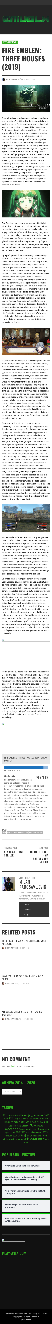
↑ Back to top (26, 1319)
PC (31, 1125)
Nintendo (7, 1139)
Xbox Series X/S (40, 1118)
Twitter (26, 904)
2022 (10, 1122)
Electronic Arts (18, 1139)
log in (13, 1066)
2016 (15, 1122)
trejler (25, 1135)
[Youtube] (41, 2)
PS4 (11, 1118)
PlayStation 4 (35, 1138)
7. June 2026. (24, 983)
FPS (6, 1121)
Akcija (44, 1121)
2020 (46, 1115)
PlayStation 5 (12, 1129)
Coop (16, 1118)
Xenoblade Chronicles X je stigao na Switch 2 (22, 1013)
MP (19, 1135)
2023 (22, 1132)
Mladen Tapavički (11, 948)
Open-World (26, 1129)
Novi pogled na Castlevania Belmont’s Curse (22, 978)
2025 (34, 1121)
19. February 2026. (26, 1019)
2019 (4, 832)
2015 (35, 1129)
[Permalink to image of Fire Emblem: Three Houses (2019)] (26, 98)
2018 (26, 1142)
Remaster (39, 1115)
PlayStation (26, 1118)
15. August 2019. (29, 79)
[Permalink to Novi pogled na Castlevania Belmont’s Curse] (26, 999)
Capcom (12, 1125)
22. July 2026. (24, 948)
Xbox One (25, 1122)
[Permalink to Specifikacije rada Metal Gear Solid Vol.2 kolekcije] (26, 966)
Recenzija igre (27, 1115)
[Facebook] (26, 2)
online (46, 1129)
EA (31, 1135)
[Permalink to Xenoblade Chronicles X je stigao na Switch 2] (26, 1035)
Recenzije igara (10, 42)
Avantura (38, 1125)
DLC (39, 1122)
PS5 (19, 1125)
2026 (6, 1118)
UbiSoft (16, 1115)
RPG (18, 1132)
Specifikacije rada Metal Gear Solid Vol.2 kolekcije (24, 942)
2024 (15, 1135)
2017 (28, 1132)
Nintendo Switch (35, 832)
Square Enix (9, 1132)
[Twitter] (36, 2)
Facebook (27, 909)
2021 (5, 1115)
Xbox (40, 1129)
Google (26, 914)
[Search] (5, 2)
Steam (25, 1125)
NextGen (8, 1135)
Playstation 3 (36, 1132)
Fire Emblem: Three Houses (17, 832)
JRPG (47, 1139)
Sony (10, 1115)
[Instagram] (31, 2)
